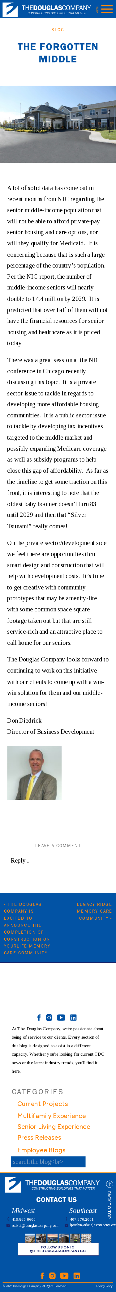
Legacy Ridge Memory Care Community (95, 911)
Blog (57, 30)
